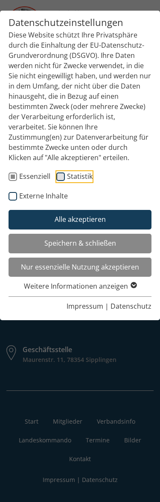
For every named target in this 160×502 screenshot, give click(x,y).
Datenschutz (131, 306)
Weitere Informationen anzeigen (77, 286)
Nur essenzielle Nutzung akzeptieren (80, 267)
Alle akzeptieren (80, 219)
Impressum (85, 306)
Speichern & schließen (80, 243)
